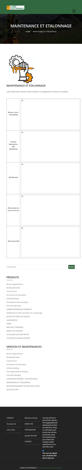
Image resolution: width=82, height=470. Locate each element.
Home (28, 31)
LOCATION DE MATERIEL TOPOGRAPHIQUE (22, 379)
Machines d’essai (31, 418)
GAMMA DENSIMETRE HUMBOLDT (19, 309)
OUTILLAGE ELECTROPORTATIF (17, 334)
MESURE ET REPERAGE (14, 327)
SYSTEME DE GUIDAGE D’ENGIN (18, 338)
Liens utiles (11, 430)
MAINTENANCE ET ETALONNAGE (18, 382)
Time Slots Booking (13, 306)
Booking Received (13, 288)
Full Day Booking (12, 299)
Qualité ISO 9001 (12, 390)
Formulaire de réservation (16, 295)
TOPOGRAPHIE (30, 430)
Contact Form (11, 291)
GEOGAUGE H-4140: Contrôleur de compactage (24, 313)
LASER (8, 324)
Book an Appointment (14, 284)
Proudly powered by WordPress (50, 468)
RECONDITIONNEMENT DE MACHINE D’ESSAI (23, 386)
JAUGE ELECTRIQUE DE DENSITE (18, 317)
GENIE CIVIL (29, 424)
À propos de (11, 424)
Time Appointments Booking (17, 302)
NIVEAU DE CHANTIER (14, 331)
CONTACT (10, 418)
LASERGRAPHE (11, 320)
